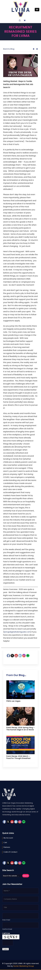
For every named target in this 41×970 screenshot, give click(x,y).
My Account (8, 838)
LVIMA (20, 9)
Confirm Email (7, 929)
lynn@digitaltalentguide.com (17, 632)
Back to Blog (8, 49)
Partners (7, 847)
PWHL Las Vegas (13, 701)
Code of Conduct (10, 852)
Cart (5, 842)
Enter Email (6, 920)
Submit (5, 949)
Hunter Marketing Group (23, 966)
